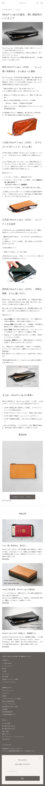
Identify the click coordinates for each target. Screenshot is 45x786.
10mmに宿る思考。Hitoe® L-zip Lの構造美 (18, 589)
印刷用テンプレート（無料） (10, 679)
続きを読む (5, 559)
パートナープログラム (8, 704)
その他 (4, 671)
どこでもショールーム (8, 682)
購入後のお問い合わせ (8, 728)
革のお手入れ (6, 739)
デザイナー (5, 693)
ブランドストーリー (8, 691)
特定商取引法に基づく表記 (10, 706)
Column (18, 9)
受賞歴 (4, 696)
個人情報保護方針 (7, 712)
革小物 (4, 668)
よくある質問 (6, 723)
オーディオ (5, 674)
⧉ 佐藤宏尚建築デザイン (9, 714)
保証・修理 (5, 731)
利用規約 (4, 709)
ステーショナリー (7, 666)
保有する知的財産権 (8, 701)
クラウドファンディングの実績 (11, 698)
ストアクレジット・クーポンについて (13, 736)
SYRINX (4, 656)
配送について (6, 734)
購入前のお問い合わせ (8, 726)
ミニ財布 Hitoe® (7, 663)
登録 (22, 778)
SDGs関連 (5, 676)
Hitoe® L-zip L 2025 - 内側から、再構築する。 (19, 633)
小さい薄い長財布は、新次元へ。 (15, 546)
